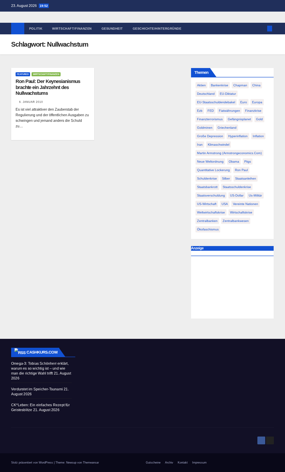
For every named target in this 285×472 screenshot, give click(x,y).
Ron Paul (241, 170)
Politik (36, 28)
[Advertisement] (232, 288)
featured (23, 74)
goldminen (204, 127)
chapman (240, 85)
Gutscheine (153, 462)
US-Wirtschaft (206, 204)
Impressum (199, 462)
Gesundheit (112, 28)
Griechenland (227, 127)
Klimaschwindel (218, 144)
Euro (243, 102)
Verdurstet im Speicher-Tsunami (37, 389)
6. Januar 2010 (31, 102)
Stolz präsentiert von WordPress (32, 462)
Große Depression (210, 136)
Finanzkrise (253, 110)
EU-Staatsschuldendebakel (216, 102)
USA (225, 204)
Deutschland (206, 93)
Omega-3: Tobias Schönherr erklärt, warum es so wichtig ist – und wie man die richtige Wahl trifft (40, 368)
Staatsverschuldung (211, 195)
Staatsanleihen (245, 178)
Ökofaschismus (208, 229)
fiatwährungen (229, 110)
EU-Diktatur (228, 93)
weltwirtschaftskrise (211, 212)
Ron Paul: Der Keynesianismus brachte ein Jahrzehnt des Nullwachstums (48, 87)
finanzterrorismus (210, 119)
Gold (259, 119)
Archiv (169, 462)
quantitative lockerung (213, 170)
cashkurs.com (41, 352)
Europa (257, 102)
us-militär (255, 195)
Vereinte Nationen (245, 204)
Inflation (258, 136)
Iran (200, 144)
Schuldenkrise (207, 178)
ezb (199, 110)
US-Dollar (237, 195)
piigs (247, 161)
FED (211, 110)
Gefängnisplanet (239, 119)
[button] (262, 28)
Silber (226, 178)
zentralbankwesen (236, 221)
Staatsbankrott (207, 187)
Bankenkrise (219, 85)
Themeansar (91, 462)
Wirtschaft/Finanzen (72, 28)
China (256, 85)
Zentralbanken (207, 221)
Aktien (201, 85)
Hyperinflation (238, 136)
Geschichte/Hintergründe (157, 28)
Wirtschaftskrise (241, 212)
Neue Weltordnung (210, 161)
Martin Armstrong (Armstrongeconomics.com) (229, 153)
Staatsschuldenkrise (237, 187)
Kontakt (183, 462)
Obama (234, 161)
